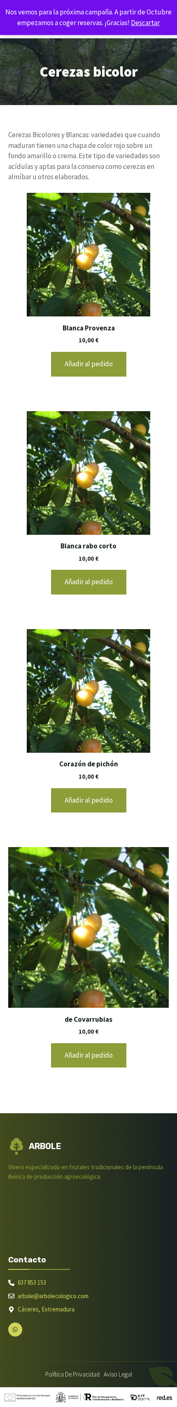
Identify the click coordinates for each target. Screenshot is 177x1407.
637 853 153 (32, 1282)
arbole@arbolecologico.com (53, 1296)
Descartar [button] (145, 22)
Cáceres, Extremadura (46, 1309)
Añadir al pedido (89, 363)
